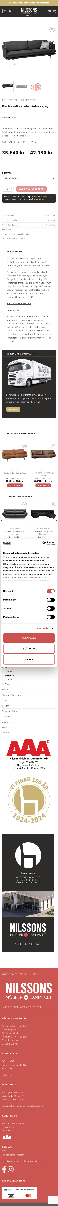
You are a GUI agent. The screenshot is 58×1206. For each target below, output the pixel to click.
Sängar (5, 705)
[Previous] (6, 52)
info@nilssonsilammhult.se (14, 1064)
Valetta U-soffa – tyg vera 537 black (43, 532)
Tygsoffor (8, 679)
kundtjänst (39, 199)
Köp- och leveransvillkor (13, 1123)
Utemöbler (7, 721)
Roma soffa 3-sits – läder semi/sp (15, 532)
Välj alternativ (15, 485)
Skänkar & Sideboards (12, 695)
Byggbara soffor (11, 683)
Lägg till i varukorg (31, 188)
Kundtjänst (7, 1068)
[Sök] (10, 11)
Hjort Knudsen (15, 537)
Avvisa (29, 659)
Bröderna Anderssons (18, 238)
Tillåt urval (29, 649)
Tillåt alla (29, 638)
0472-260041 (43, 196)
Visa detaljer (43, 628)
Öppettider (7, 1130)
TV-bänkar (7, 716)
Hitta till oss (7, 1074)
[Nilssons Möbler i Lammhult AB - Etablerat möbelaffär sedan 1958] (29, 12)
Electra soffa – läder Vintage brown (43, 474)
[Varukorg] (54, 11)
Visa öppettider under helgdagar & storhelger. (23, 1105)
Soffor (14, 100)
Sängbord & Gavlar (10, 711)
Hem (4, 100)
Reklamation (8, 1126)
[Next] (51, 52)
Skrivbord (6, 689)
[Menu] (4, 11)
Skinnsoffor (28, 100)
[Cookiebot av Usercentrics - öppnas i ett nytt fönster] (42, 543)
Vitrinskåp (6, 727)
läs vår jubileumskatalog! (36, 2)
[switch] (51, 600)
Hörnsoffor (9, 671)
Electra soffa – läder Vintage (15, 473)
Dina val (6, 173)
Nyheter (13, 234)
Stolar (5, 700)
